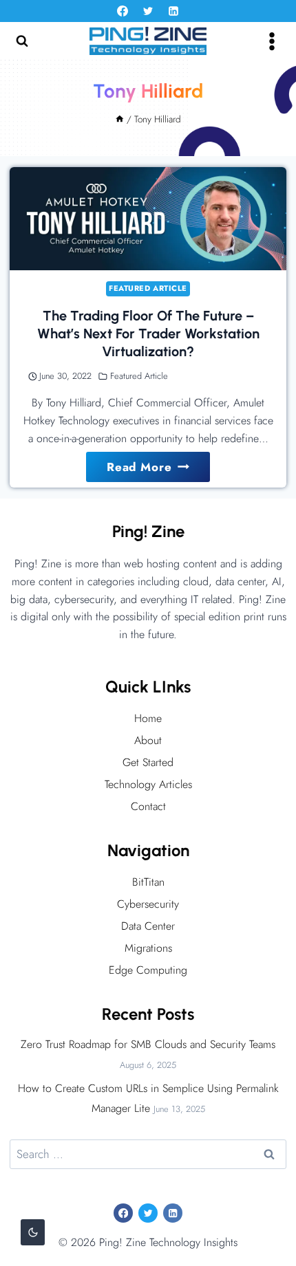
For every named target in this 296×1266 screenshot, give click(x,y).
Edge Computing (148, 970)
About (148, 740)
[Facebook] (123, 11)
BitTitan (148, 882)
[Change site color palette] (33, 1232)
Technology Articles (148, 784)
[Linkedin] (173, 11)
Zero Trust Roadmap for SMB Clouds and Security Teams (148, 1044)
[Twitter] (148, 11)
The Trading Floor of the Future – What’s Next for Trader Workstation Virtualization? (148, 333)
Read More (158, 470)
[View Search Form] (22, 41)
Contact (148, 806)
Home (148, 718)
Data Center (148, 926)
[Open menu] (271, 41)
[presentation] (148, 218)
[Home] (120, 119)
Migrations (148, 948)
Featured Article (148, 288)
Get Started (148, 762)
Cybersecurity (148, 904)
